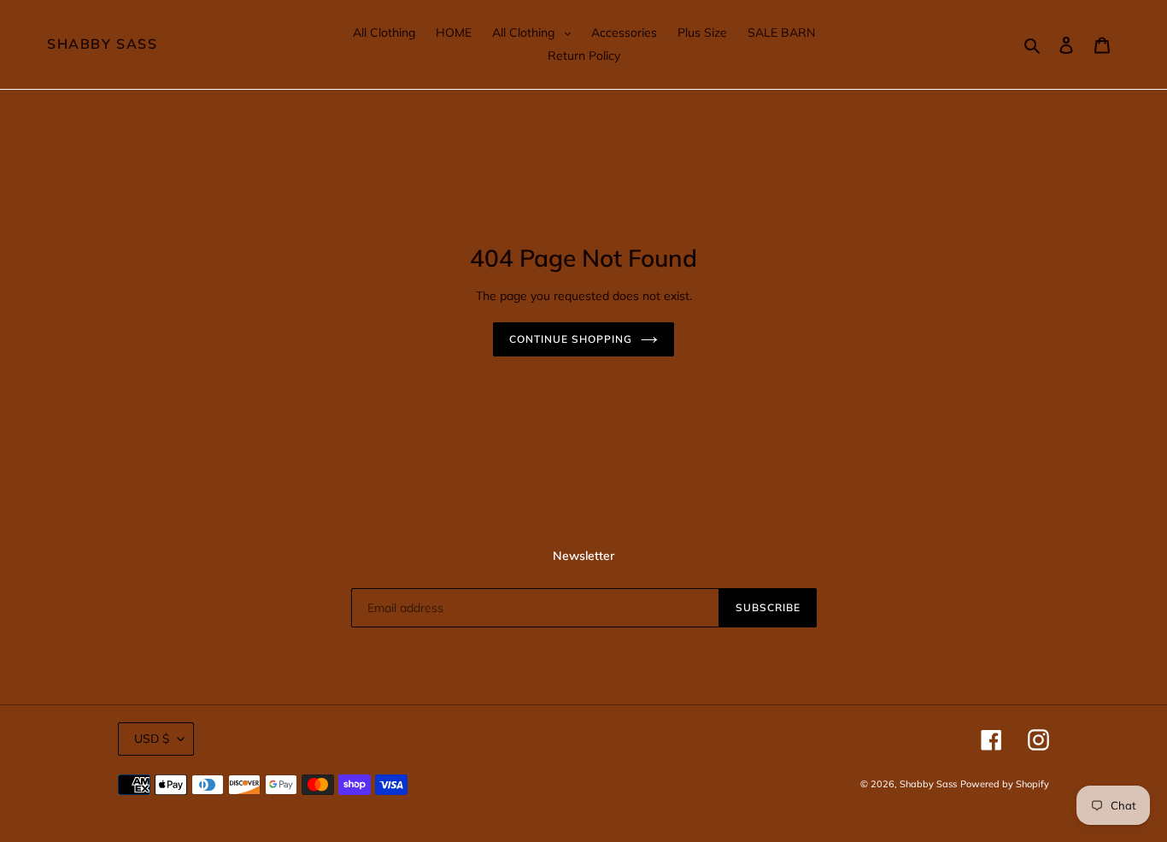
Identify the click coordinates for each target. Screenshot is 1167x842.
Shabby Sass (102, 44)
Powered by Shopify (1004, 784)
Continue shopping (570, 339)
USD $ (151, 738)
